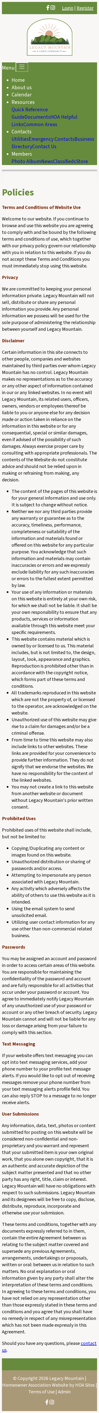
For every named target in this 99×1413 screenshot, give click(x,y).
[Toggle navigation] (22, 67)
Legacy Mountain (66, 1378)
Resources (23, 102)
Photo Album (26, 161)
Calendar (22, 95)
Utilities (20, 139)
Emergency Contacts (51, 139)
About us (22, 87)
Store (82, 161)
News (47, 161)
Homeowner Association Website (35, 1385)
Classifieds (64, 161)
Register (85, 8)
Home (18, 80)
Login (67, 8)
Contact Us (44, 146)
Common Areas (40, 124)
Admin (64, 1392)
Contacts (21, 132)
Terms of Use (41, 1392)
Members (22, 154)
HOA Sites (85, 1385)
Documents (37, 117)
